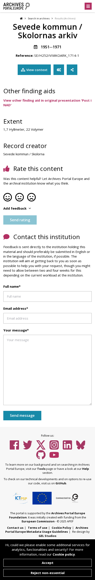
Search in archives (38, 18)
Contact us (15, 528)
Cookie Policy (61, 528)
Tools (41, 469)
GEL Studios (47, 536)
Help (85, 469)
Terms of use (37, 528)
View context (37, 70)
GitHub (60, 483)
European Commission (38, 521)
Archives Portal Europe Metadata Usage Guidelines (46, 530)
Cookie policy (64, 554)
